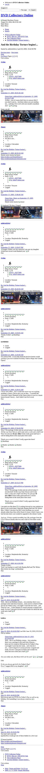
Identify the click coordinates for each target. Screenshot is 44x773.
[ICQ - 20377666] (15, 76)
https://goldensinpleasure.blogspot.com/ (13, 159)
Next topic (14, 52)
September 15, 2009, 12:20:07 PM (12, 247)
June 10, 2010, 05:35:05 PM (10, 732)
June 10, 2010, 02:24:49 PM (10, 600)
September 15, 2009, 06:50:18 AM (12, 153)
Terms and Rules (14, 768)
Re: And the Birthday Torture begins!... (13, 89)
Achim (3, 62)
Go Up (3, 749)
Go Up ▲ (24, 768)
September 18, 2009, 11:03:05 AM (12, 333)
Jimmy (3, 127)
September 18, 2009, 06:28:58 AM (12, 289)
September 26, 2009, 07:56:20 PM (12, 428)
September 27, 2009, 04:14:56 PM (12, 563)
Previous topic (5, 52)
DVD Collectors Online (17, 15)
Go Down (4, 56)
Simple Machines (23, 770)
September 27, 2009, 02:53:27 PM (12, 483)
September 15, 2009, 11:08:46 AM (12, 195)
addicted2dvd (5, 223)
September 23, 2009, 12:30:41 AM (12, 390)
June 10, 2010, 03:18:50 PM (10, 631)
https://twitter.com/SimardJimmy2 (11, 157)
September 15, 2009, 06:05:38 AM (12, 93)
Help (6, 768)
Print (2, 54)
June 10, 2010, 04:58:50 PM (10, 695)
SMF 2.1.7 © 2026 (11, 770)
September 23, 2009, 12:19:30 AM (12, 355)
